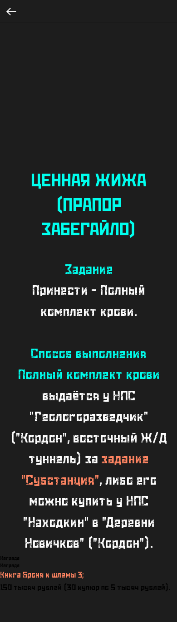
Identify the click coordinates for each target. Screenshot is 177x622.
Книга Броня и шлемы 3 (41, 575)
